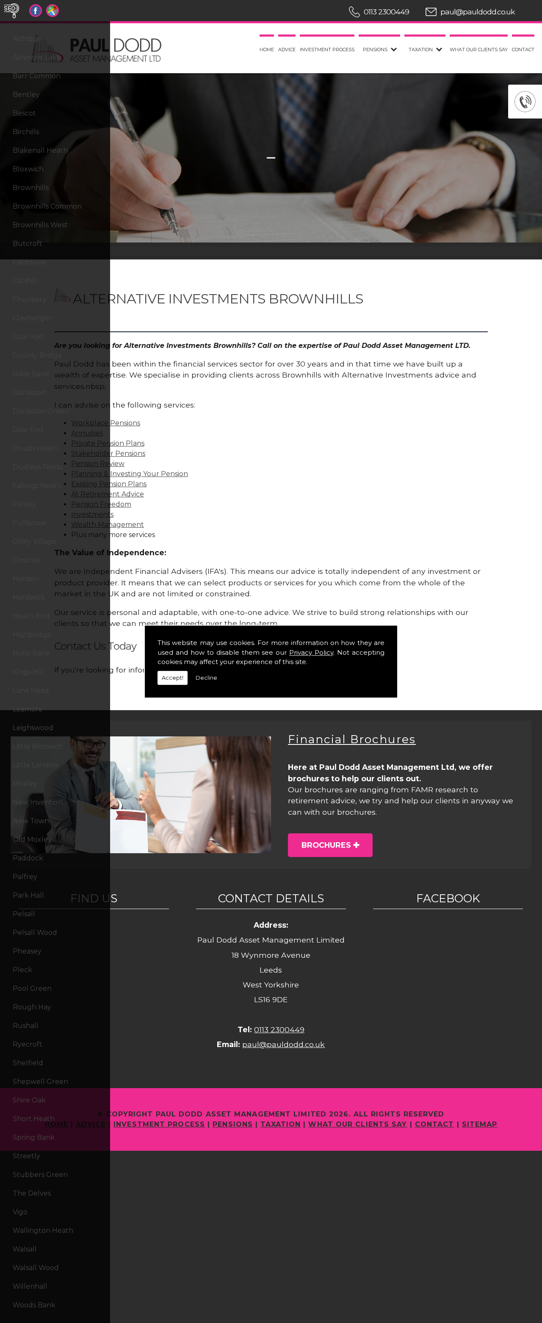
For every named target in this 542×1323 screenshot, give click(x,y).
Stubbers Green (40, 1175)
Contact (523, 49)
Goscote (27, 560)
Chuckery (29, 299)
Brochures (326, 845)
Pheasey (27, 951)
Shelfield (28, 1063)
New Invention (38, 802)
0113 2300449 (386, 11)
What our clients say (479, 49)
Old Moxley (32, 839)
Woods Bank (34, 1305)
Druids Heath (35, 448)
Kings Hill (28, 672)
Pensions (375, 49)
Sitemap (480, 1124)
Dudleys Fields (37, 467)
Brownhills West (40, 225)
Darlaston (29, 393)
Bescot (24, 113)
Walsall (25, 1249)
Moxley (25, 784)
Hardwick (29, 597)
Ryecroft (27, 1044)
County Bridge (37, 355)
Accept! (172, 677)
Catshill (25, 281)
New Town (31, 821)
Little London (35, 765)
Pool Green (32, 988)
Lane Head (31, 690)
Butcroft (27, 244)
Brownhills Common (47, 206)
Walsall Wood (36, 1268)
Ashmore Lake (37, 57)
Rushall (26, 1026)
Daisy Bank (31, 374)
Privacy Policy (311, 652)
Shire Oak (29, 1100)
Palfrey (25, 877)
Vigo (20, 1212)
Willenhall (30, 1286)
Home (267, 49)
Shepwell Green (40, 1082)
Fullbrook (30, 523)
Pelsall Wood (35, 933)
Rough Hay (32, 1007)
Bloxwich (28, 169)
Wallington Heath (43, 1231)
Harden (26, 579)
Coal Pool (29, 337)
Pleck (22, 970)
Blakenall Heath (40, 150)
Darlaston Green (41, 411)
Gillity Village (34, 541)
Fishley (24, 504)
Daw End (28, 430)
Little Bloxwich (38, 746)
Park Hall (28, 895)
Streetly (26, 1156)
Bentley (26, 95)
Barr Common (37, 76)
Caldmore (29, 262)
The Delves (32, 1193)
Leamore (28, 709)
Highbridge (32, 635)
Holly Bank (31, 653)
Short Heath (34, 1119)
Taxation (421, 49)
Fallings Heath (37, 486)
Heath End (31, 616)
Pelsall (24, 914)
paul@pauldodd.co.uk (477, 11)
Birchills (26, 132)
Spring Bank (34, 1137)
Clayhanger (32, 318)
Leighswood (33, 728)
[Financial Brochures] (141, 795)
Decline (206, 677)
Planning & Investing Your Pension (129, 474)
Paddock (28, 858)
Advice (287, 49)
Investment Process (327, 49)
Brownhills (31, 188)
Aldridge (27, 39)
